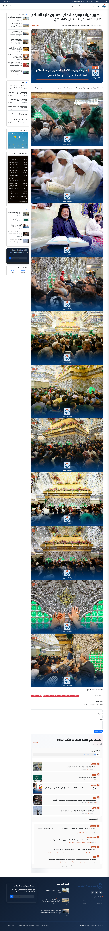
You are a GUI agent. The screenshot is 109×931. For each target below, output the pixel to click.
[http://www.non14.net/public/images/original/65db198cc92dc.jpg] (67, 230)
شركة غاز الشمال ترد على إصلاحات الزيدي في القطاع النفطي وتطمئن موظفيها (16, 41)
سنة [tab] (85, 754)
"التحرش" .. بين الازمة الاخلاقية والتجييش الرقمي (79, 842)
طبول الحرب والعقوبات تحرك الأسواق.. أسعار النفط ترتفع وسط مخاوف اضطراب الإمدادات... (15, 33)
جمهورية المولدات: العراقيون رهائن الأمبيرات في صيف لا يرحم (78, 810)
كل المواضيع (99, 1)
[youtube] (96, 892)
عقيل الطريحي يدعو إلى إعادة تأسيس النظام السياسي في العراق (75, 862)
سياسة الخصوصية (30, 925)
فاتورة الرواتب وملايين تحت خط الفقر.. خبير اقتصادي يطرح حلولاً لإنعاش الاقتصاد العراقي (69, 852)
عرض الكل (35, 742)
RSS (87, 1)
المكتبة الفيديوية (32, 6)
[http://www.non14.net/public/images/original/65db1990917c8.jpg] (67, 283)
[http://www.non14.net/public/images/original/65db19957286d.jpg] (67, 499)
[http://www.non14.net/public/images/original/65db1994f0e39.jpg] (67, 391)
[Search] (10, 5)
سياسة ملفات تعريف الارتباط (18, 925)
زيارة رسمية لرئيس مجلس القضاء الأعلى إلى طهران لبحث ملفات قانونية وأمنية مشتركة (15, 56)
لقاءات (47, 6)
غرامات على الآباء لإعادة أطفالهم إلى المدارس (15, 18)
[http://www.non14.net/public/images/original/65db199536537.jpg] (67, 445)
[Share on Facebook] (37, 25)
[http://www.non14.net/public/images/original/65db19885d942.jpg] (67, 176)
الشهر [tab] (88, 754)
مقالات (41, 6)
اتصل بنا (91, 1)
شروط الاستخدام (39, 925)
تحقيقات (53, 6)
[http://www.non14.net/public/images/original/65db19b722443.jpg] (67, 660)
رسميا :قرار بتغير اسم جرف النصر (87, 777)
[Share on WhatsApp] (34, 25)
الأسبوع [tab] (94, 754)
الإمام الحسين (34, 695)
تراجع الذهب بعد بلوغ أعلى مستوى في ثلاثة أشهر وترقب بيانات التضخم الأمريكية (15, 48)
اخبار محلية (65, 6)
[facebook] (101, 892)
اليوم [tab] (98, 754)
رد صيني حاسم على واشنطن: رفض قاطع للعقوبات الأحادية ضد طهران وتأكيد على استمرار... (15, 64)
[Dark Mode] (6, 5)
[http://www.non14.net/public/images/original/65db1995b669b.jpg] (67, 606)
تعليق (101, 719)
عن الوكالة (46, 925)
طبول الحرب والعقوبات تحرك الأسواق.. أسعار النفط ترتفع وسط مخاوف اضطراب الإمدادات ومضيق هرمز (50, 912)
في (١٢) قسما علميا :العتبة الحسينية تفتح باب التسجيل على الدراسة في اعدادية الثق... (15, 225)
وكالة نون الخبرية (46, 695)
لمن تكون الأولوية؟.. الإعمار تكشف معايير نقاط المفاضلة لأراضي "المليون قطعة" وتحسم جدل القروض (51, 901)
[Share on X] (36, 25)
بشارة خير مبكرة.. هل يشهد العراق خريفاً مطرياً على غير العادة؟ (16, 72)
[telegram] (92, 892)
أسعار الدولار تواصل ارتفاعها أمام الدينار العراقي (81, 766)
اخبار (73, 6)
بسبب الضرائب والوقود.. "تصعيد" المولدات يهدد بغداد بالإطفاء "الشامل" (74, 800)
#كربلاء (40, 695)
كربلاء (70, 695)
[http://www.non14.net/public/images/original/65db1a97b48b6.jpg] (67, 119)
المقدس (61, 695)
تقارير (59, 6)
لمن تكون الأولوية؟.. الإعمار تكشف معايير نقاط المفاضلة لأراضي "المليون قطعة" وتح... (16, 25)
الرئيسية (105, 1)
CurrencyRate (24, 204)
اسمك (101, 708)
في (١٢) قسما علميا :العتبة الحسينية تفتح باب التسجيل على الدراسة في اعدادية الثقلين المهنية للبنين (70, 789)
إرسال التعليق (98, 731)
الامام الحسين (75, 695)
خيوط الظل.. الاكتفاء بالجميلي (84, 833)
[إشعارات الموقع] (3, 5)
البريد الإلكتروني (99, 713)
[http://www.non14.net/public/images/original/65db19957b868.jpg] (67, 552)
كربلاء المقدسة (55, 695)
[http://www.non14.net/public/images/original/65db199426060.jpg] (67, 337)
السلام (66, 695)
